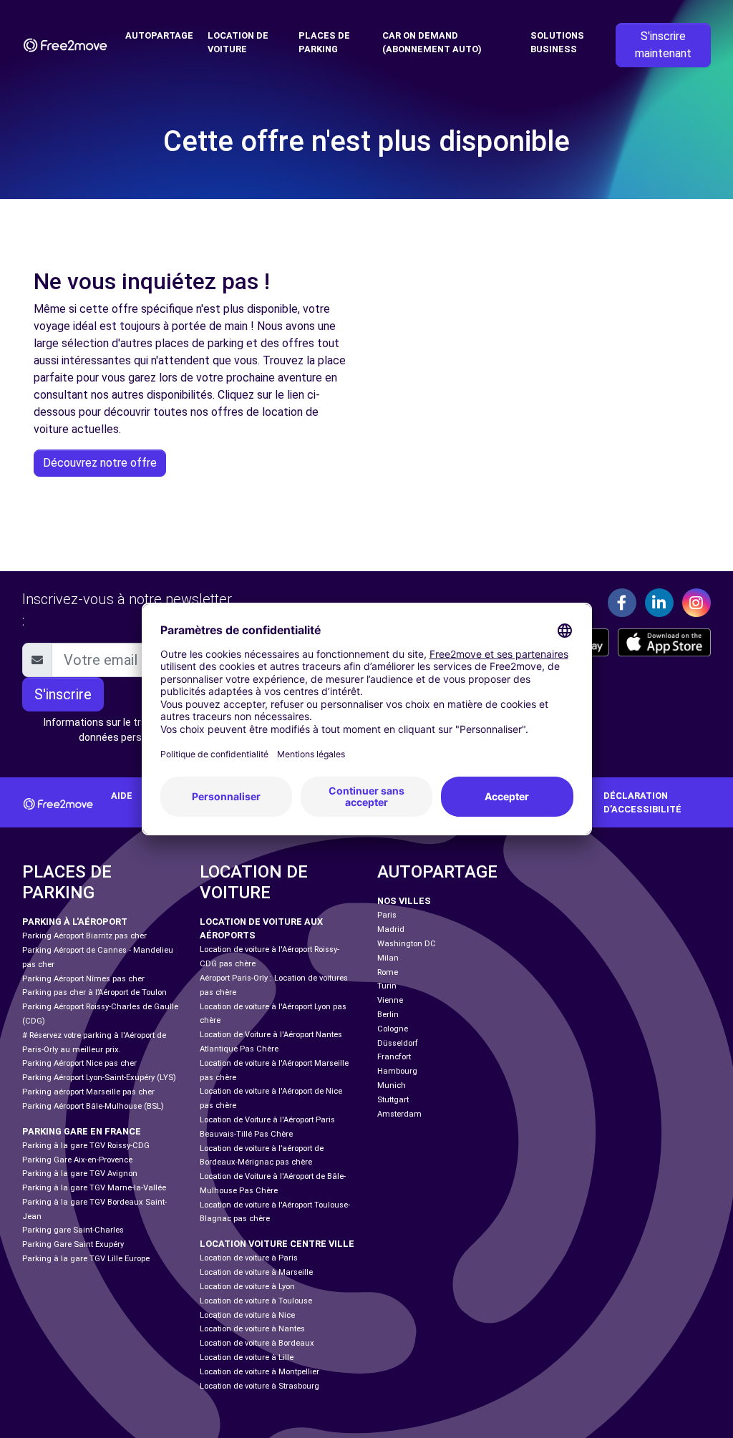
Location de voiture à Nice (247, 1315)
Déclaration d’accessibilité (642, 802)
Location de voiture (238, 42)
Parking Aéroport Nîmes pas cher (83, 978)
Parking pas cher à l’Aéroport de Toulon (94, 992)
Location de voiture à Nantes (252, 1328)
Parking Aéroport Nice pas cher (79, 1063)
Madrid (390, 929)
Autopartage (159, 35)
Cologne (392, 1029)
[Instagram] (696, 602)
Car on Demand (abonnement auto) (432, 42)
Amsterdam (399, 1114)
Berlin (388, 1014)
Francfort (394, 1057)
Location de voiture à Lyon (247, 1286)
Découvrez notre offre (100, 463)
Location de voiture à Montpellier (259, 1371)
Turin (387, 986)
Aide (121, 795)
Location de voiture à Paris (249, 1258)
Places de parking (324, 42)
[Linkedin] (659, 602)
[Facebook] (622, 602)
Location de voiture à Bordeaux (257, 1343)
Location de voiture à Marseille (256, 1272)
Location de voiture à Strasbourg (259, 1386)
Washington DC (406, 943)
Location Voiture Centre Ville (277, 1243)
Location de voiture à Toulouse (256, 1301)
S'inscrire (63, 694)
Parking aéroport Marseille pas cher (88, 1092)
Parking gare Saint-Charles (73, 1230)
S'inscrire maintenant (663, 44)
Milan (388, 958)
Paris (387, 915)
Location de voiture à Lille (246, 1357)
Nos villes (404, 900)
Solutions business (557, 42)
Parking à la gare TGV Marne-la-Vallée (94, 1187)
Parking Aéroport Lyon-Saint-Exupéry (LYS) (99, 1077)
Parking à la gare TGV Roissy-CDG (86, 1145)
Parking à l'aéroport (74, 921)
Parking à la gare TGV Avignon (79, 1173)
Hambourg (397, 1071)
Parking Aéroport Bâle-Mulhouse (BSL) (93, 1106)
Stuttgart (393, 1099)
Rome (387, 972)
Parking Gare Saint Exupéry (73, 1244)
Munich (391, 1085)
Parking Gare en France (81, 1131)
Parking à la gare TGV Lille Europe (86, 1258)
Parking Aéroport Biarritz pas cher (84, 936)
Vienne (390, 1000)
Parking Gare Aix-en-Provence (77, 1160)
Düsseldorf (397, 1043)
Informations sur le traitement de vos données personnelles (130, 729)
